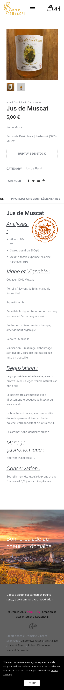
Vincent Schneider (17, 650)
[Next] (55, 55)
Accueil (9, 102)
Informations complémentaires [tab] (35, 198)
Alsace (31, 641)
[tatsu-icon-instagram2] (54, 8)
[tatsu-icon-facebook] (59, 8)
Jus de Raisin (21, 102)
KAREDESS (33, 612)
